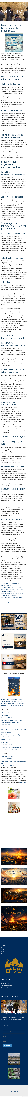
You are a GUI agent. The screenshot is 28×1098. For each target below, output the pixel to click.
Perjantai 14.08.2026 (7, 718)
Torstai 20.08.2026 (6, 739)
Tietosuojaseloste (14, 1091)
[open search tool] (23, 11)
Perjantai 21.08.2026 (7, 712)
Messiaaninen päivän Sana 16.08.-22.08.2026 (13, 729)
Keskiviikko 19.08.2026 (7, 744)
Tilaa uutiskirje (5, 983)
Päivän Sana (4, 715)
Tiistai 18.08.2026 (6, 732)
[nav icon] (26, 11)
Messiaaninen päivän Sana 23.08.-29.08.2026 (13, 727)
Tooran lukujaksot (6, 742)
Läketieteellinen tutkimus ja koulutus (11, 587)
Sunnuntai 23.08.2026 (7, 756)
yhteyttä (5, 987)
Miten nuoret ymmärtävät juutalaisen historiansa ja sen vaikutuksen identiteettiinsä (11, 722)
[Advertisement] (14, 830)
